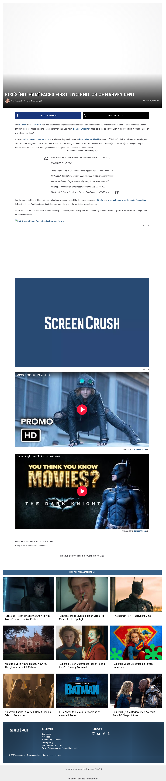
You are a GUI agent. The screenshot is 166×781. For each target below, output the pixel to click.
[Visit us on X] (110, 733)
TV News (41, 546)
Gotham (37, 124)
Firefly (100, 200)
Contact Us (46, 734)
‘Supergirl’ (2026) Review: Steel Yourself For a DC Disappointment (134, 713)
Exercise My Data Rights (52, 745)
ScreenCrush (140, 449)
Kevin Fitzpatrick (16, 101)
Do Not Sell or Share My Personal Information (60, 748)
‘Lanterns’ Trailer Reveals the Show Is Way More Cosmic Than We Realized (27, 617)
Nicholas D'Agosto (80, 129)
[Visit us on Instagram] (94, 733)
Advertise (46, 737)
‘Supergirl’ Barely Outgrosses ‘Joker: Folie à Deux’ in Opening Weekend (82, 665)
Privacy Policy (47, 743)
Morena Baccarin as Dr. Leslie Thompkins (126, 200)
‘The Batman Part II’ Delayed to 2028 (132, 615)
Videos (48, 546)
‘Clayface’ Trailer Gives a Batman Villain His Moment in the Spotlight (81, 617)
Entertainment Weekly (89, 139)
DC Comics (38, 541)
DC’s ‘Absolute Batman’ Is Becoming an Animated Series (79, 713)
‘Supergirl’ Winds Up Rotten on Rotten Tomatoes (133, 665)
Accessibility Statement (52, 740)
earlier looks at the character (35, 139)
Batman (22, 124)
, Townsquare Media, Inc (36, 755)
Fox (44, 541)
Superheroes (31, 546)
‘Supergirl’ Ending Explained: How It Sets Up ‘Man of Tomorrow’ (28, 713)
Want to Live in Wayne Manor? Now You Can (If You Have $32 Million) (26, 665)
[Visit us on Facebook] (105, 733)
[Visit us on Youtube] (99, 733)
